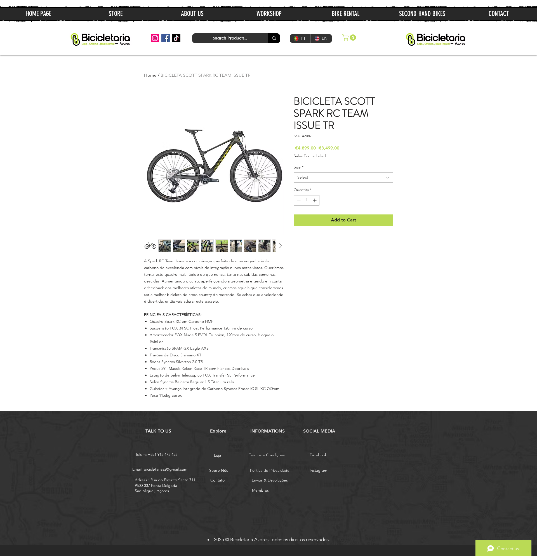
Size (298, 167)
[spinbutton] (307, 200)
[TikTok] (176, 38)
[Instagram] (155, 38)
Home (150, 75)
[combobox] (343, 177)
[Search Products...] (274, 38)
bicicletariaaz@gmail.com (165, 469)
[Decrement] (298, 200)
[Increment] (315, 200)
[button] (349, 37)
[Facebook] (165, 38)
